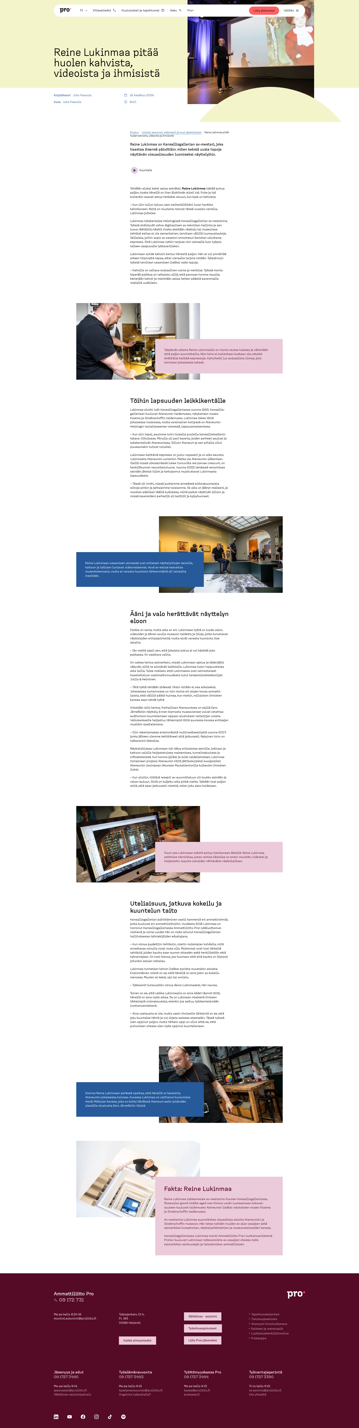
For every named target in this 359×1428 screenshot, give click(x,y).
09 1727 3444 (196, 1377)
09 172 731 (71, 1300)
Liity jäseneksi (264, 10)
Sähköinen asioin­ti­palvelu (72, 1394)
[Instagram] (96, 1417)
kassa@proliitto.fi (197, 1390)
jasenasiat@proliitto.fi (70, 1390)
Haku (173, 10)
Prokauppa (258, 1338)
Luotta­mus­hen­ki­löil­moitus (270, 1333)
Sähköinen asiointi (202, 1316)
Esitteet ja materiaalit (267, 1328)
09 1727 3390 (261, 1377)
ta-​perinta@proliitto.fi (265, 1390)
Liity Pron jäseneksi (202, 1340)
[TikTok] (110, 1417)
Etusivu (134, 132)
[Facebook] (83, 1417)
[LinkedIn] (56, 1417)
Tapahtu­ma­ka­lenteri (265, 1314)
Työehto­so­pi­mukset (202, 1328)
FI (84, 10)
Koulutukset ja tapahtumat (140, 10)
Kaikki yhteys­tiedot (137, 1340)
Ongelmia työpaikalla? (135, 1394)
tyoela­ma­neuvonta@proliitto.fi (141, 1390)
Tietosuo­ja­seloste (264, 1319)
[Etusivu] (65, 10)
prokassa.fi (192, 1394)
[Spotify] (123, 1417)
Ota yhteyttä (257, 1394)
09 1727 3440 (66, 1377)
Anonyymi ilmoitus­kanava (269, 1323)
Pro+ (190, 10)
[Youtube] (69, 1417)
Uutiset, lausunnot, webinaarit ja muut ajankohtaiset (171, 132)
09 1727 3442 (131, 1377)
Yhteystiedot (102, 10)
